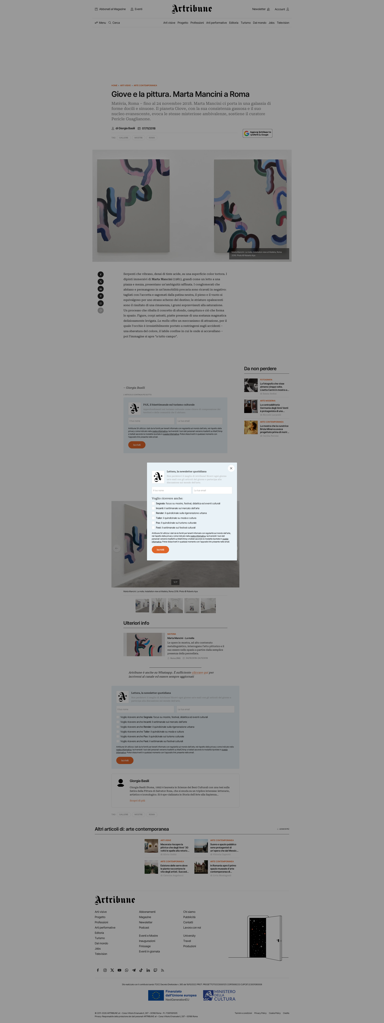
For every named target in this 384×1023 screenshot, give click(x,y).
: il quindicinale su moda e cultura (176, 517)
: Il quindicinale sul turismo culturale (176, 522)
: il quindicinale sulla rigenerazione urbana (181, 513)
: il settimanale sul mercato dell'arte (178, 508)
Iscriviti (160, 549)
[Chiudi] (231, 468)
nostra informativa (198, 536)
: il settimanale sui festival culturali (175, 527)
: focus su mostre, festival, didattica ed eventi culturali (188, 503)
